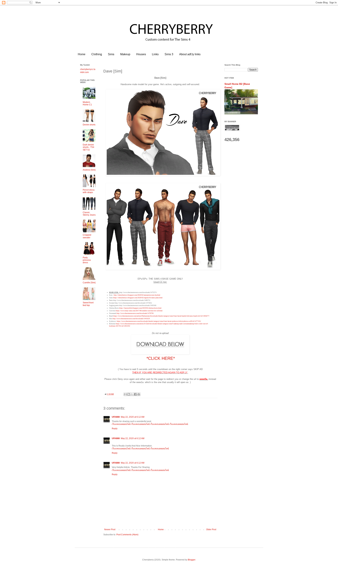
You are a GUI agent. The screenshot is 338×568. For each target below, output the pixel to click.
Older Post (211, 529)
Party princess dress (87, 260)
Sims (111, 54)
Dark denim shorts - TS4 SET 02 (88, 147)
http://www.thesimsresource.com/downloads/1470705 (135, 313)
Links (155, 54)
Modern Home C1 (87, 103)
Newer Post (109, 529)
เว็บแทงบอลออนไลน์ (121, 424)
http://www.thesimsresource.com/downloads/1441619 (131, 319)
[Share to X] (132, 394)
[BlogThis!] (128, 394)
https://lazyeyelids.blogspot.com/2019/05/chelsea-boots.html (140, 308)
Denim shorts (89, 124)
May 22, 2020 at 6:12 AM (132, 417)
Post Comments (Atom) (127, 534)
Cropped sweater (87, 236)
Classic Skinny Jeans (89, 213)
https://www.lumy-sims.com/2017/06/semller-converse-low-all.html (139, 311)
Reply (114, 428)
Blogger (191, 560)
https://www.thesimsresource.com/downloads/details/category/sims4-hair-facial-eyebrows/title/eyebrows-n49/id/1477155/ (159, 321)
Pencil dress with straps (89, 191)
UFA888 (116, 417)
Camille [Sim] (89, 282)
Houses (141, 54)
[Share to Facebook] (135, 394)
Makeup (125, 54)
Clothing (96, 54)
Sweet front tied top (88, 303)
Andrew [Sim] (89, 170)
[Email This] (125, 394)
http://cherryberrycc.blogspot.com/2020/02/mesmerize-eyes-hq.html (137, 295)
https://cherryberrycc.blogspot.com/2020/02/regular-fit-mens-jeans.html (137, 298)
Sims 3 (169, 54)
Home (81, 54)
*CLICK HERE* (160, 358)
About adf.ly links (190, 54)
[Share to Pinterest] (138, 394)
